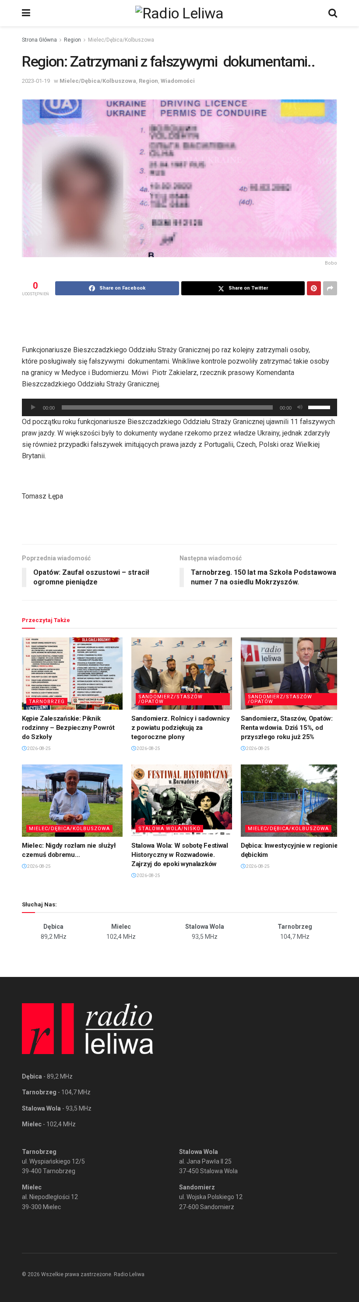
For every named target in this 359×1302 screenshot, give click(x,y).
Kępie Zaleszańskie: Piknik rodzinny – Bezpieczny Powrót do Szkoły (68, 728)
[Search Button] (332, 13)
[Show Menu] (26, 13)
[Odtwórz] (33, 407)
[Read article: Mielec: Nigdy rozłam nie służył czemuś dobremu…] (72, 800)
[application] (179, 407)
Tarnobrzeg (47, 701)
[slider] (320, 406)
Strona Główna (39, 40)
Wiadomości (178, 81)
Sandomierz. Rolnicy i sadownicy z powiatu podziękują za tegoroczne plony (180, 728)
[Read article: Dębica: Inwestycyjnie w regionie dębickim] (291, 800)
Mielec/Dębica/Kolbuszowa (121, 40)
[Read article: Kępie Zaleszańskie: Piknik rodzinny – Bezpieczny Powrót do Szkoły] (72, 673)
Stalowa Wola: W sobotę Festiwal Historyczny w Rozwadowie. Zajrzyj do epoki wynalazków (179, 855)
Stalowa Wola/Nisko (169, 828)
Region (72, 40)
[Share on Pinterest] (314, 288)
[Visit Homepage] (179, 13)
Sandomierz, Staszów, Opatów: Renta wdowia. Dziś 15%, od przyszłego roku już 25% (287, 728)
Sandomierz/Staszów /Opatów (170, 699)
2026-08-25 (38, 748)
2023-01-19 (36, 81)
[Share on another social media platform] (330, 288)
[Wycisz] (300, 407)
